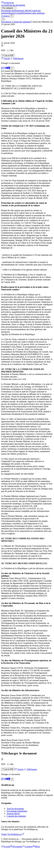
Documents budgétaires (17, 811)
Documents (6, 22)
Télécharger (17, 58)
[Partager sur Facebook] (7, 68)
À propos (5, 16)
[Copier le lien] (12, 68)
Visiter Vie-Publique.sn (11, 834)
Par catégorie (7, 8)
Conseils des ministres (16, 816)
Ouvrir (6, 58)
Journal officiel (24, 10)
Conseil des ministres (21, 22)
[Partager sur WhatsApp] (2, 68)
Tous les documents (16, 5)
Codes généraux (38, 13)
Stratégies (26, 13)
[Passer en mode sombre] (12, 15)
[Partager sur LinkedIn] (9, 68)
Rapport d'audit (15, 13)
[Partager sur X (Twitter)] (4, 68)
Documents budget (9, 10)
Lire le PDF (9, 55)
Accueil (4, 5)
